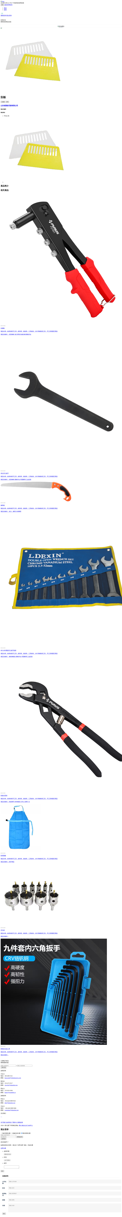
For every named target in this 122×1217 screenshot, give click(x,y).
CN (2, 13)
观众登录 (9, 15)
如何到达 (9, 1122)
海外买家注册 (6, 1133)
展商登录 (3, 15)
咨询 (7, 101)
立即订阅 (3, 1067)
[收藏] (3, 927)
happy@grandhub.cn (10, 1092)
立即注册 (3, 1148)
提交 (2, 1171)
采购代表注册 (16, 1133)
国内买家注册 (26, 1133)
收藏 (3, 101)
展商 (5, 9)
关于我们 (3, 1122)
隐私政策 (20, 1122)
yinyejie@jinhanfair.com (11, 1085)
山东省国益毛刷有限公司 (9, 105)
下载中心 (15, 1122)
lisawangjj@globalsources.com (13, 1078)
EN (5, 13)
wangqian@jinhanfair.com (12, 1110)
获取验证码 (19, 1137)
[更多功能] (4, 927)
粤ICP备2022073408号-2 (26, 1125)
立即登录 (3, 1139)
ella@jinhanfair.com (10, 1103)
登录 (2, 4)
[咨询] (1, 927)
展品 (5, 8)
